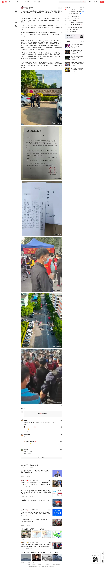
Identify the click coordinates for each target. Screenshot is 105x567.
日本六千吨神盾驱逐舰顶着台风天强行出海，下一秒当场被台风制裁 (39, 552)
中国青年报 (23, 476)
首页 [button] (102, 553)
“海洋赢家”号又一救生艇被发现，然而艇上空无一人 (35, 500)
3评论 (27, 467)
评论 (28, 548)
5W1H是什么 (46, 564)
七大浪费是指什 (34, 564)
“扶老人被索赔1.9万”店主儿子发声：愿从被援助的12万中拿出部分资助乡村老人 (35, 520)
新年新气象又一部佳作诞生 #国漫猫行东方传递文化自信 (77, 63)
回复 (25, 424)
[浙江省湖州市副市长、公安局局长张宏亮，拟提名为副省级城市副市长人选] (57, 473)
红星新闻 (22, 496)
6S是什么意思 (52, 564)
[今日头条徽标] (4, 2)
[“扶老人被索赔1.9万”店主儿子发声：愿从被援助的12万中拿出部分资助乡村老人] (57, 522)
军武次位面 (23, 562)
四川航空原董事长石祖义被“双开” (30, 465)
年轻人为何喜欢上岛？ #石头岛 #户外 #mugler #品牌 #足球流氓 (77, 51)
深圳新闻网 (23, 525)
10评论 (27, 496)
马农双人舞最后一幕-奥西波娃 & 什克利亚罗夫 (77, 57)
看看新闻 (22, 467)
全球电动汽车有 (40, 564)
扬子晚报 (22, 506)
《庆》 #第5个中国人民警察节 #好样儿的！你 (77, 45)
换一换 (82, 7)
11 (27, 486)
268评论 (28, 562)
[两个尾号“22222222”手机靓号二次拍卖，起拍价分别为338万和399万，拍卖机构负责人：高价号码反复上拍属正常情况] (57, 493)
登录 (102, 2)
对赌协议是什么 (38, 566)
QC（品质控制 (27, 564)
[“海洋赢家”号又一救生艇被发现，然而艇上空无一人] (57, 503)
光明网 (22, 539)
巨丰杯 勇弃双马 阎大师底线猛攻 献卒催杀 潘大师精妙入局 (77, 68)
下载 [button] (102, 561)
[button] (10, 2)
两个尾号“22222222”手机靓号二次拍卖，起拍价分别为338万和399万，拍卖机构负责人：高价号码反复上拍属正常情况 (36, 492)
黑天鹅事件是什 (52, 566)
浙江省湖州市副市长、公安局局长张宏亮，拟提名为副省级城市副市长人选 (35, 471)
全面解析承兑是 (32, 566)
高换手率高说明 (58, 564)
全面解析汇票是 (45, 566)
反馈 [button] (102, 558)
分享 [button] (16, 26)
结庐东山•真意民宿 (28, 7)
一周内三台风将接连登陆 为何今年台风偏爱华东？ (34, 529)
